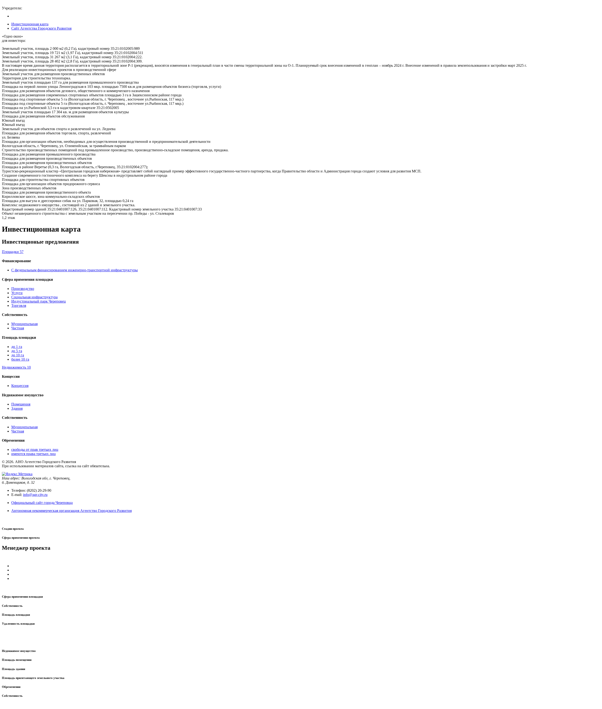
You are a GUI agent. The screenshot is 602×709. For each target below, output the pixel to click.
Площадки (13, 252)
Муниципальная (24, 324)
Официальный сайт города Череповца (42, 503)
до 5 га (16, 351)
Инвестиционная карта (29, 24)
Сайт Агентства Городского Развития (41, 28)
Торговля (18, 306)
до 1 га (16, 347)
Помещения (20, 404)
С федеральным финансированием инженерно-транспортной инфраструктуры (74, 270)
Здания (17, 408)
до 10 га (17, 355)
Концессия (19, 386)
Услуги (17, 293)
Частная (17, 328)
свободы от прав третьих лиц (34, 450)
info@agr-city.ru (35, 495)
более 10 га (20, 359)
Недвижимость (16, 367)
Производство (22, 289)
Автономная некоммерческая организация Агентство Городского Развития (71, 511)
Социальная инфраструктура (34, 297)
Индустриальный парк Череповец (38, 301)
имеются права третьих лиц (33, 454)
